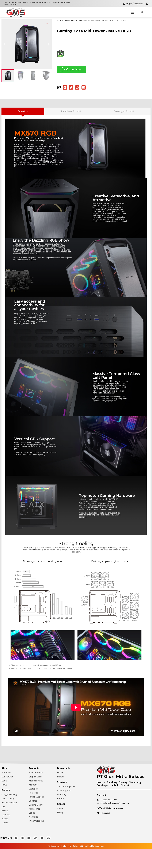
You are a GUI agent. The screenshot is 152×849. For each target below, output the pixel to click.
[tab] (22, 111)
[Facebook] (16, 838)
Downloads (63, 768)
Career (61, 804)
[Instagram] (22, 838)
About (5, 768)
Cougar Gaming (70, 20)
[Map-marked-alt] (48, 838)
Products (34, 768)
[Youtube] (29, 838)
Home (59, 20)
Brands (5, 790)
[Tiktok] (35, 838)
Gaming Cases (85, 20)
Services (62, 782)
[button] (65, 87)
